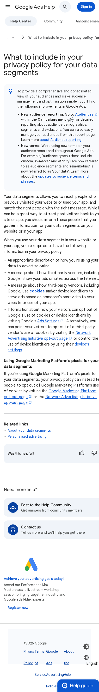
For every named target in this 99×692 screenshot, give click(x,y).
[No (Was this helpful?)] (94, 453)
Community (53, 21)
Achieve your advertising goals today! (34, 579)
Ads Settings (48, 321)
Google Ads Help (35, 7)
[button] (7, 7)
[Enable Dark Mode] (86, 646)
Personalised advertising (27, 436)
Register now (18, 608)
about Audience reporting (60, 140)
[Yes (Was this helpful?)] (82, 453)
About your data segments (29, 430)
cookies (37, 291)
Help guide (81, 686)
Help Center (20, 21)
